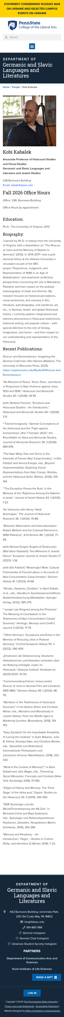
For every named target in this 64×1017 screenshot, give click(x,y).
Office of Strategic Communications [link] (42, 1011)
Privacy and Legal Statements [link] (19, 1006)
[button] (32, 46)
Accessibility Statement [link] (47, 1006)
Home (6, 87)
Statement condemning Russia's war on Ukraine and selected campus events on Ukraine (32, 8)
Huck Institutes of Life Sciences (32, 969)
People (16, 87)
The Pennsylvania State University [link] (40, 1001)
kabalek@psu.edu (18, 185)
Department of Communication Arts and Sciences (32, 960)
